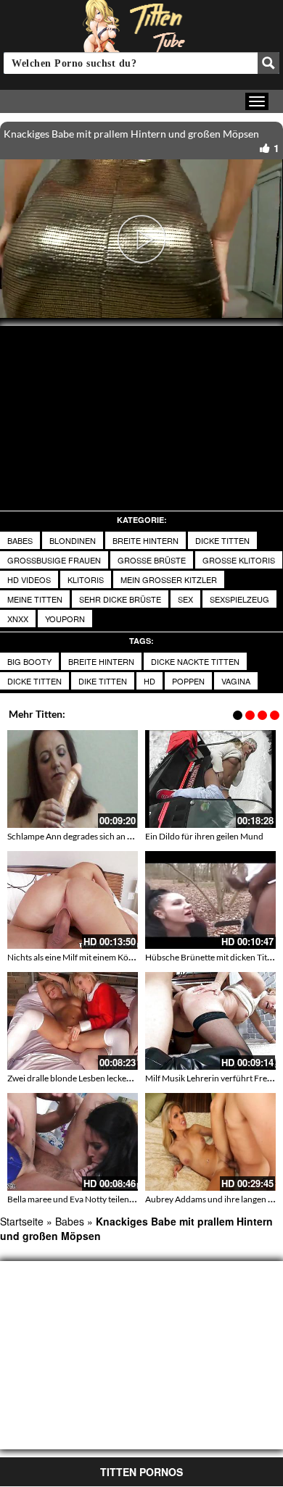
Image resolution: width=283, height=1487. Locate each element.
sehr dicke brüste (120, 599)
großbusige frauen (54, 560)
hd (149, 681)
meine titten (34, 599)
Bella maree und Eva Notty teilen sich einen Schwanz (105, 1199)
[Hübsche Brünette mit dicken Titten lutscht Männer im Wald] (210, 900)
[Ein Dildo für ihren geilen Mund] (210, 779)
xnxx (17, 618)
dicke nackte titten (195, 661)
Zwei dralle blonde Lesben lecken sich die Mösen (98, 1078)
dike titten (102, 681)
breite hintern (145, 540)
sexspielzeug (239, 599)
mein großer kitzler (168, 579)
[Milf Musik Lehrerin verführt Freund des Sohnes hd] (210, 1021)
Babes (20, 540)
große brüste (152, 560)
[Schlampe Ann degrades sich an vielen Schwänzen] (72, 779)
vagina (235, 681)
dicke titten (222, 540)
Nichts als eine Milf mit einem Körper (76, 957)
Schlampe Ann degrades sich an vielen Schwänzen (100, 836)
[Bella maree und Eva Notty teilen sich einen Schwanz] (72, 1142)
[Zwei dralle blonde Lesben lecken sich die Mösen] (72, 1021)
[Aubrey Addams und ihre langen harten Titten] (210, 1142)
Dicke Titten (34, 681)
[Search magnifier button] (268, 63)
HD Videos (29, 579)
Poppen (188, 681)
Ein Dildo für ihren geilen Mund (204, 836)
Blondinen (72, 540)
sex (185, 599)
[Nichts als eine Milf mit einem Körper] (72, 900)
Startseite (22, 1221)
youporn (65, 618)
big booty (29, 661)
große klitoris (238, 560)
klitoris (85, 579)
